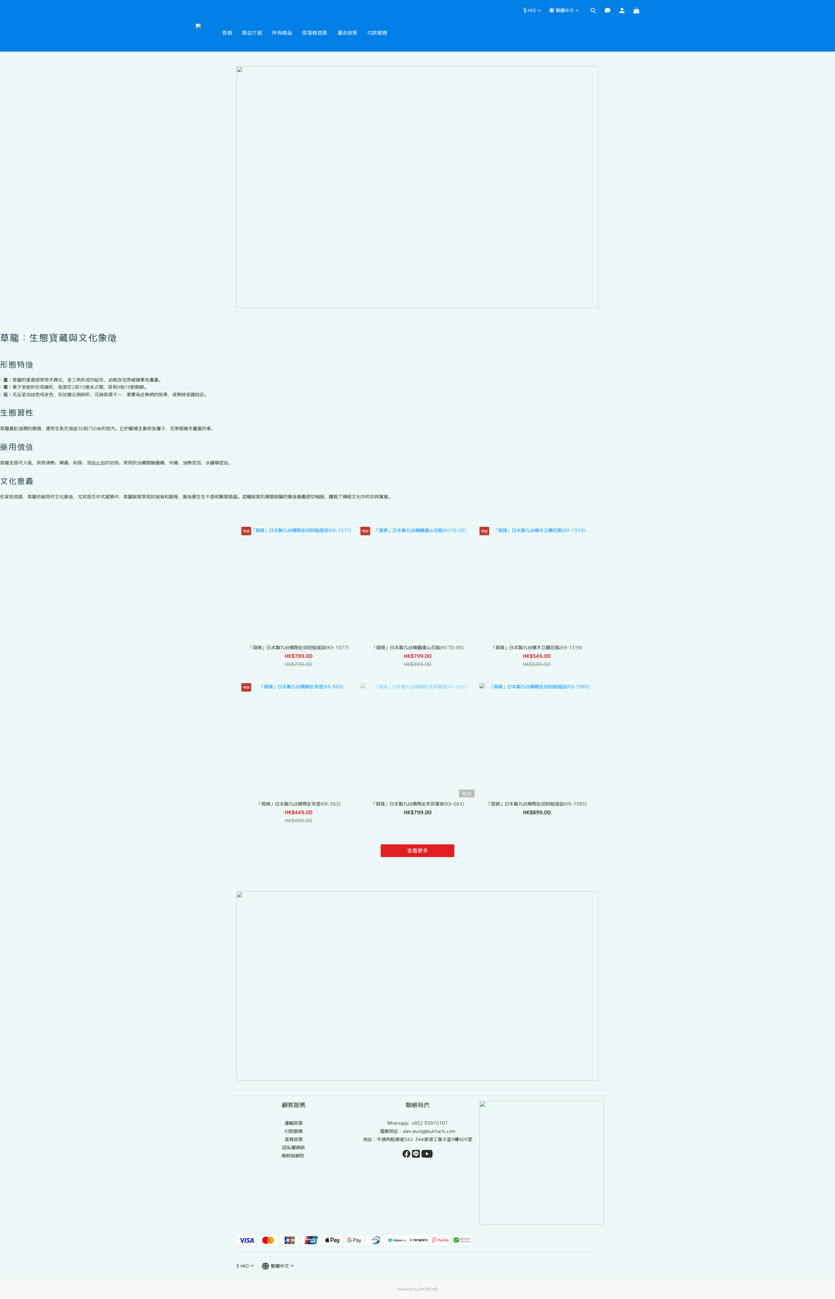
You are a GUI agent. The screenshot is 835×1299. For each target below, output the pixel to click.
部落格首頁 (314, 32)
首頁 (227, 32)
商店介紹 (252, 32)
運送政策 (347, 32)
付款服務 (377, 32)
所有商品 (282, 32)
